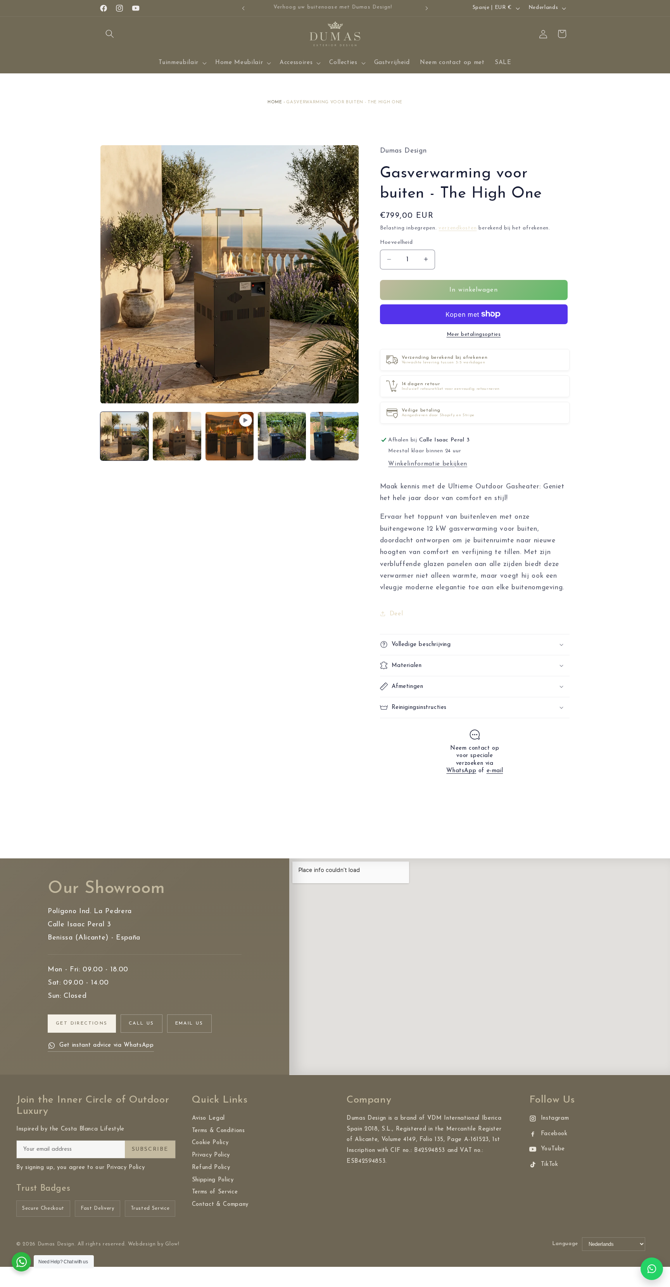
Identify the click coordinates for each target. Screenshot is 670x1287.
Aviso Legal (208, 1118)
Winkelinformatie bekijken (427, 463)
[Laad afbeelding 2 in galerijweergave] (177, 436)
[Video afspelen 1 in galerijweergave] (229, 436)
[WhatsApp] (652, 1268)
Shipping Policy (213, 1180)
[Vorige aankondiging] (243, 8)
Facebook (554, 1134)
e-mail (495, 771)
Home (275, 102)
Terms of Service (215, 1192)
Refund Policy (211, 1168)
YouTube (553, 1149)
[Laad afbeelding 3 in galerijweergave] (282, 436)
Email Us (189, 1023)
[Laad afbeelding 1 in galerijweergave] (124, 436)
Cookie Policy (210, 1143)
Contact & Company (220, 1204)
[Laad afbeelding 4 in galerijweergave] (334, 436)
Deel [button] (396, 614)
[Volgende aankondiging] (426, 8)
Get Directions (82, 1023)
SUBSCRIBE (150, 1149)
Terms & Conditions (218, 1131)
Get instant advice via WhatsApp (106, 1045)
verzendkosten (458, 228)
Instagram (555, 1118)
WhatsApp (461, 771)
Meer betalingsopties (474, 334)
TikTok (549, 1164)
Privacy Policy (211, 1155)
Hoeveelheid (396, 242)
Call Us (141, 1023)
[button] (109, 33)
